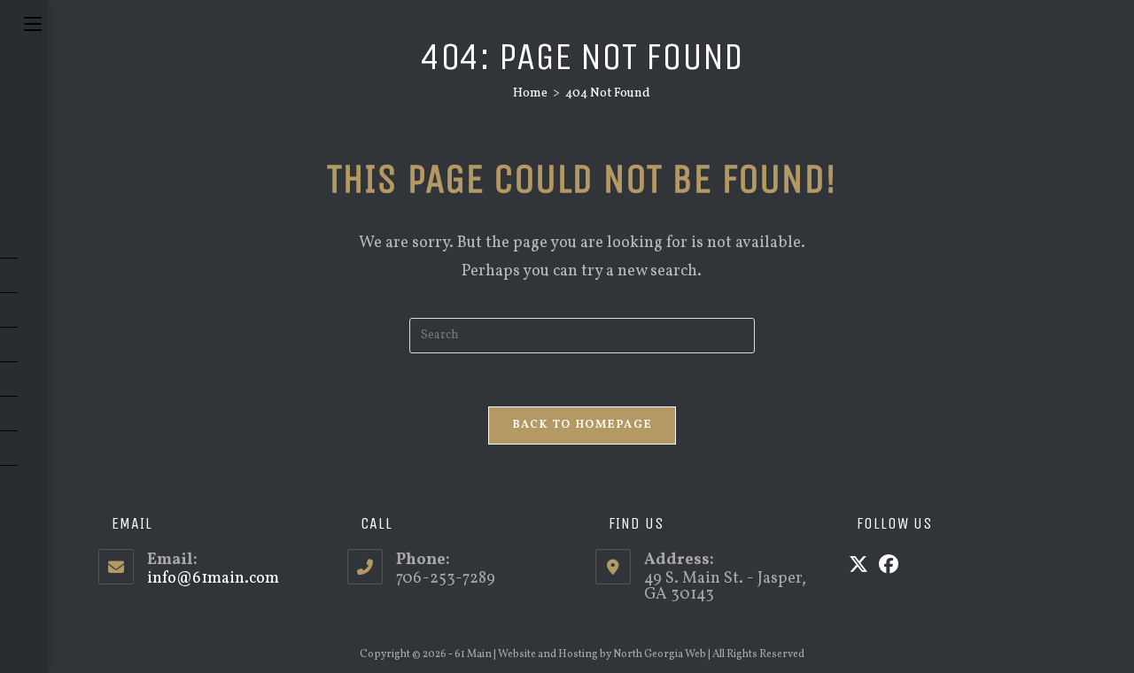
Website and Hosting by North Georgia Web (602, 654)
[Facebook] (888, 566)
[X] (858, 566)
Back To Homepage (582, 425)
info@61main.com (213, 579)
